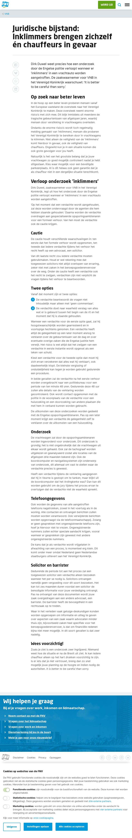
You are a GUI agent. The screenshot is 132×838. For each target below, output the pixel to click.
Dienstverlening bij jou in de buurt (29, 732)
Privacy (42, 757)
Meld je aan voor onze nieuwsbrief (30, 737)
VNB (7, 13)
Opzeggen (55, 757)
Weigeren (12, 826)
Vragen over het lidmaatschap (27, 721)
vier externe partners (111, 809)
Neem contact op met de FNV (26, 715)
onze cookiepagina (43, 817)
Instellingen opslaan (38, 826)
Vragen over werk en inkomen (27, 726)
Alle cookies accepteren (71, 826)
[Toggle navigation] (127, 5)
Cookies (31, 757)
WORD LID (107, 4)
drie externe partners (100, 801)
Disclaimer (18, 757)
